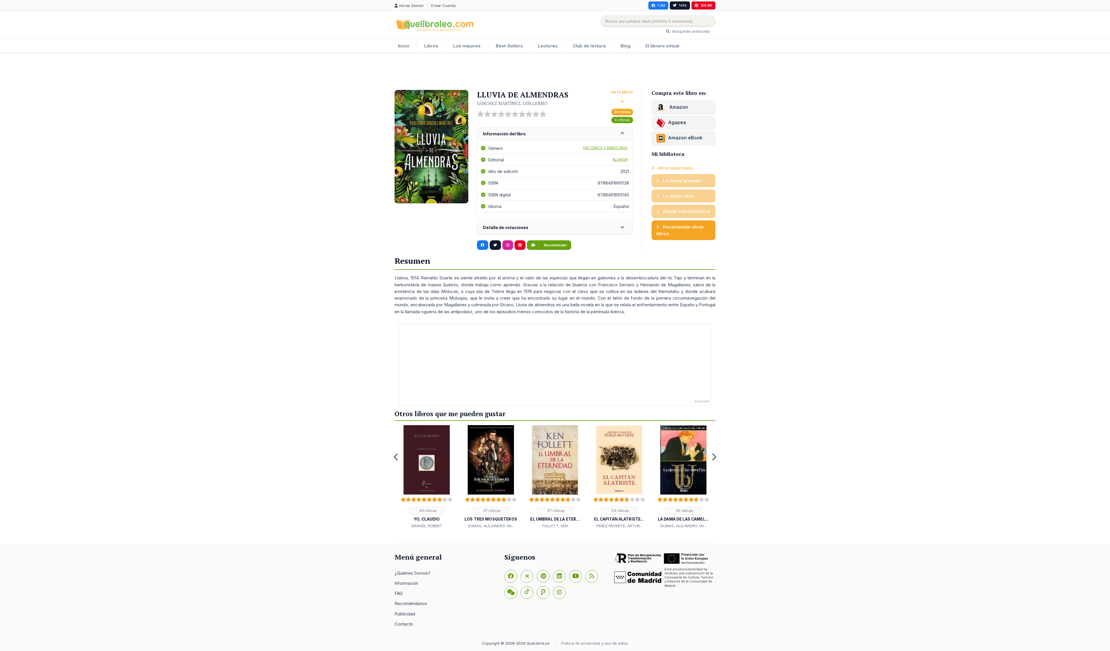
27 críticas (491, 510)
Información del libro (504, 133)
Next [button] (714, 457)
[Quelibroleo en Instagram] (507, 245)
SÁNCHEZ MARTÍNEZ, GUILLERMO (512, 103)
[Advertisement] (555, 72)
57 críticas (556, 510)
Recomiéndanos (411, 603)
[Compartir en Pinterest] (520, 245)
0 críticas (622, 120)
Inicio (403, 46)
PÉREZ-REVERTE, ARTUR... (619, 525)
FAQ (399, 593)
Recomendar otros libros (680, 230)
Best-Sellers (509, 46)
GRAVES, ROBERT (426, 525)
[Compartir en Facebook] (482, 245)
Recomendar (555, 245)
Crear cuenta (443, 5)
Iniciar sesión (412, 5)
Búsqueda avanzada (690, 31)
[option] (427, 477)
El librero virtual (662, 46)
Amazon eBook (685, 138)
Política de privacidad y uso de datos (594, 643)
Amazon (678, 107)
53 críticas (620, 510)
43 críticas (427, 510)
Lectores (548, 46)
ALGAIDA (620, 159)
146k (683, 5)
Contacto (404, 624)
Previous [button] (396, 457)
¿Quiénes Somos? (412, 573)
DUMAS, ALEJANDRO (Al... (491, 525)
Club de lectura (589, 46)
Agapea (677, 122)
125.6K (706, 5)
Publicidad (405, 614)
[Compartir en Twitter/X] (495, 245)
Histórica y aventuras (605, 148)
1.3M (661, 5)
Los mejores (467, 46)
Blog (625, 46)
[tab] (555, 134)
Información (406, 583)
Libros (431, 46)
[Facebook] (510, 576)
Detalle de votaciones (505, 227)
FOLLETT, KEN (555, 525)
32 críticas (684, 510)
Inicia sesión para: (675, 168)
